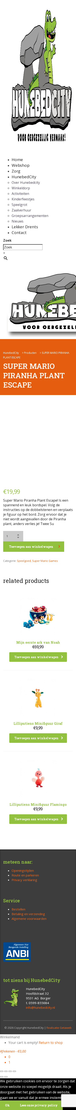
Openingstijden (23, 870)
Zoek (7, 240)
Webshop (21, 165)
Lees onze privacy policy (39, 1105)
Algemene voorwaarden (29, 918)
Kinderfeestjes (23, 199)
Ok (7, 1105)
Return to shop (51, 1042)
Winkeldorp (21, 188)
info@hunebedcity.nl (40, 1007)
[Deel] (10, 1071)
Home (17, 159)
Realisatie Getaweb (59, 1028)
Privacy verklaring (24, 880)
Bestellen (18, 909)
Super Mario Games (45, 561)
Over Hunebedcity (26, 182)
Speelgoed (24, 561)
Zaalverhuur (21, 210)
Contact (19, 232)
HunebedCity (24, 177)
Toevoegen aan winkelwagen (31, 547)
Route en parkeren (25, 875)
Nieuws (17, 221)
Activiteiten (20, 193)
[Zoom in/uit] (1, 1071)
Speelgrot (19, 204)
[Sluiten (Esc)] (14, 1071)
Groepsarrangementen (30, 215)
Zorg (16, 171)
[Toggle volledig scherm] (6, 1071)
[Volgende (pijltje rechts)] (6, 1076)
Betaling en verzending (28, 914)
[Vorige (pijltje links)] (1, 1076)
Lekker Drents (25, 227)
